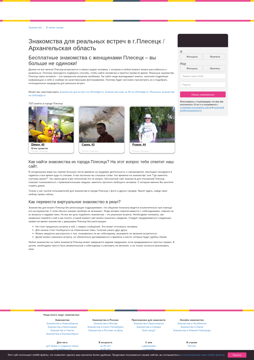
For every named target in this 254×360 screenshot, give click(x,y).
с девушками (148, 345)
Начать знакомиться (202, 94)
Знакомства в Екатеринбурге (62, 333)
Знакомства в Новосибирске (62, 323)
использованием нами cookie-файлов (202, 354)
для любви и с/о (62, 349)
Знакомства (35, 27)
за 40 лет (105, 345)
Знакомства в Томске (62, 330)
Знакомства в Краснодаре (62, 326)
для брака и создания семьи (62, 345)
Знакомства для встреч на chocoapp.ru (82, 91)
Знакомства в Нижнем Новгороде (192, 330)
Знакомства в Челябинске (191, 323)
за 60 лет (105, 349)
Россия (192, 345)
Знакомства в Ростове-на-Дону (105, 330)
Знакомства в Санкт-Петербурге (105, 326)
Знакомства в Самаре (148, 326)
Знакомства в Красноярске (149, 323)
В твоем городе (55, 27)
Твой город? (149, 330)
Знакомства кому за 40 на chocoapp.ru (126, 91)
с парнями (149, 349)
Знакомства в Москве (105, 323)
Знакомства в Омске (191, 326)
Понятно (237, 354)
